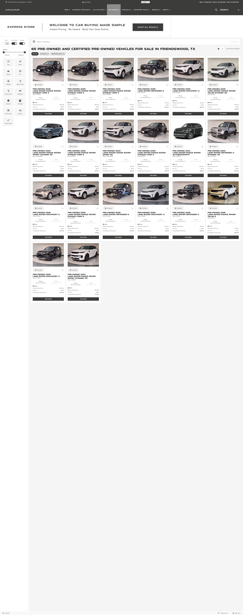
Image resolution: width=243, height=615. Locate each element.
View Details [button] (48, 113)
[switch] (6, 42)
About (165, 10)
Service (155, 10)
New (66, 10)
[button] (8, 62)
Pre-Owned (113, 10)
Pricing (40, 98)
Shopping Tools (141, 10)
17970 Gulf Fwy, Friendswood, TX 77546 (19, 2)
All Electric (98, 10)
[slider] (4, 52)
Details (56, 98)
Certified (22, 40)
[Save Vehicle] (62, 85)
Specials (126, 10)
